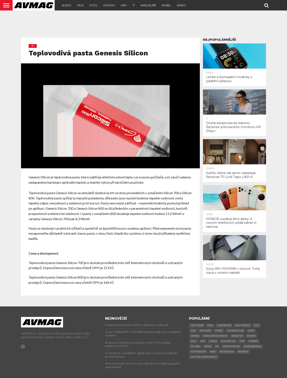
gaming (253, 341)
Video (181, 5)
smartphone (231, 346)
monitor (237, 336)
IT (134, 5)
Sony (251, 330)
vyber (219, 330)
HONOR (251, 336)
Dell (193, 341)
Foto (93, 5)
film (210, 325)
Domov (109, 5)
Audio (66, 5)
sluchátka (228, 341)
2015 (242, 341)
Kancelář (148, 5)
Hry (124, 5)
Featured (197, 325)
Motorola (227, 351)
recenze (205, 330)
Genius (195, 336)
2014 (256, 325)
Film (80, 5)
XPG (202, 341)
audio (213, 341)
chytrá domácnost (204, 357)
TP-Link (195, 346)
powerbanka (252, 346)
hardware (224, 325)
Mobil (166, 5)
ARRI (213, 351)
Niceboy (243, 351)
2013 (193, 330)
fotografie (198, 351)
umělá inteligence (215, 336)
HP (217, 346)
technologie (235, 330)
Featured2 (242, 325)
